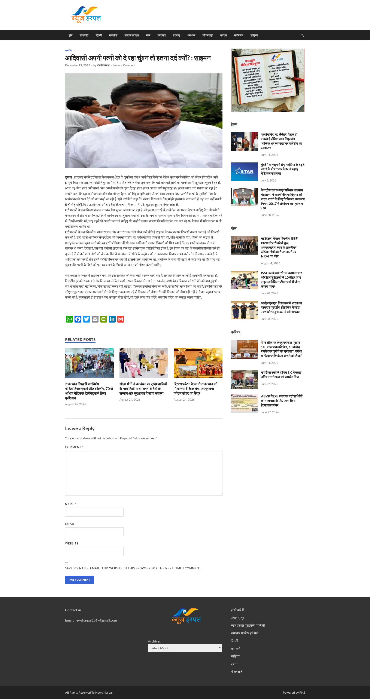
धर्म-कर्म (191, 35)
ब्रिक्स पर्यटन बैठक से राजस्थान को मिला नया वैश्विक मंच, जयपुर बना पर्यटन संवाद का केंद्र (195, 389)
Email (71, 523)
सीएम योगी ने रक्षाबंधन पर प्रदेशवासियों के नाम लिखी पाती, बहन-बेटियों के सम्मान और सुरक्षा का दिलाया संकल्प (143, 389)
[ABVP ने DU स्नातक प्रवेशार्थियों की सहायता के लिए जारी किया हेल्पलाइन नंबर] (244, 396)
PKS (302, 692)
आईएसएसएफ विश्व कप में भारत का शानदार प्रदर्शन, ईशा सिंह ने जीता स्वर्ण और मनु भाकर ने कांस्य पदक (281, 307)
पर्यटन (223, 35)
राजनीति (84, 35)
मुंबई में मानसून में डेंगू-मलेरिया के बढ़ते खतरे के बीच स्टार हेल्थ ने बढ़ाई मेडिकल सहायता (282, 168)
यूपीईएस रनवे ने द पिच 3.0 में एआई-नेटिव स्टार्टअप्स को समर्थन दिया (282, 374)
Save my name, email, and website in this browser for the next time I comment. (133, 568)
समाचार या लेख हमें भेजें (244, 633)
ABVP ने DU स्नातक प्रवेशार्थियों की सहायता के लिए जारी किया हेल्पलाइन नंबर (282, 400)
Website (72, 543)
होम (70, 35)
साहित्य (254, 35)
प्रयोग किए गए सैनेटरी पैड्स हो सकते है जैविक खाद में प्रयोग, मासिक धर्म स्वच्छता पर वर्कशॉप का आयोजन (281, 141)
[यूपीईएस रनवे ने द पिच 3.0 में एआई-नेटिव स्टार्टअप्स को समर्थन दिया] (244, 373)
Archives (154, 641)
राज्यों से (113, 35)
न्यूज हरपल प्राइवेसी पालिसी (248, 625)
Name (70, 504)
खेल (148, 35)
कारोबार (162, 35)
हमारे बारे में (237, 610)
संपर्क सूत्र (237, 618)
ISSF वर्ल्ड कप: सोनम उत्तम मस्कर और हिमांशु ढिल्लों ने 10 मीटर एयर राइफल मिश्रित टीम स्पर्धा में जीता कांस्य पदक (281, 279)
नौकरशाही (208, 35)
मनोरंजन (238, 35)
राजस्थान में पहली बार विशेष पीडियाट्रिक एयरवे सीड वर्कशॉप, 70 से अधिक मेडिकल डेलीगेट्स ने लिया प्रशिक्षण (89, 391)
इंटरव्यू (176, 35)
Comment (74, 447)
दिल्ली (99, 35)
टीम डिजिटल (103, 65)
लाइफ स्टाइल (132, 35)
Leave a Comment (124, 65)
